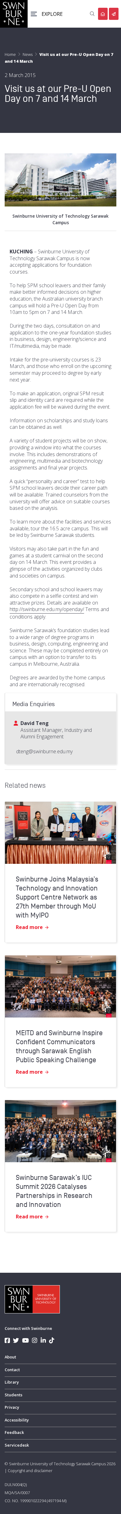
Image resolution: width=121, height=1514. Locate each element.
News (28, 54)
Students (13, 1395)
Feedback (14, 1432)
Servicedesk (17, 1445)
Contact (12, 1369)
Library (12, 1382)
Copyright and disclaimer (30, 1470)
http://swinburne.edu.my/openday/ (47, 609)
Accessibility (17, 1420)
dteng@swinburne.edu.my (44, 751)
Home (10, 54)
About (10, 1357)
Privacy (12, 1407)
